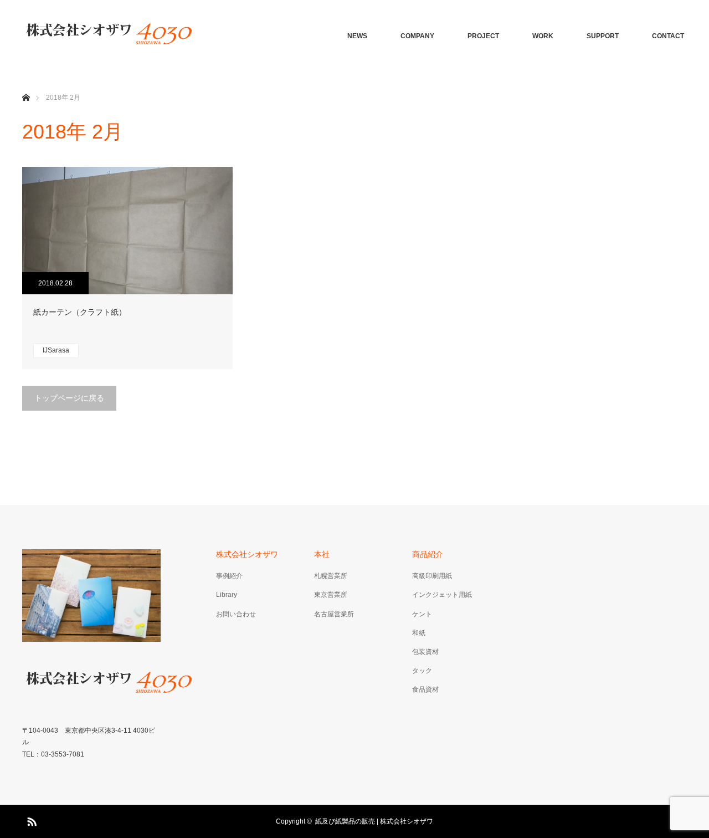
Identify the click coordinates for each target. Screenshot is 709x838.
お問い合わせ (236, 614)
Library (226, 595)
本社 (322, 554)
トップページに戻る (69, 398)
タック (422, 671)
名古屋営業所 (334, 614)
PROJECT (483, 36)
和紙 (418, 633)
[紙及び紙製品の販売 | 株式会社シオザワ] (108, 36)
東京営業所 (330, 595)
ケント (422, 614)
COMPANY (417, 36)
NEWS (357, 36)
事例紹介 (229, 576)
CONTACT (668, 36)
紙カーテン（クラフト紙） (79, 312)
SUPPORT (603, 36)
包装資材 (425, 652)
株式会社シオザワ (247, 554)
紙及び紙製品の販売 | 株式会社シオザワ (374, 821)
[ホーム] (25, 84)
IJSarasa (56, 350)
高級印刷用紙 (432, 576)
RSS (30, 819)
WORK (542, 36)
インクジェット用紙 (442, 595)
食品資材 (425, 689)
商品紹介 (427, 554)
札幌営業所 (330, 576)
